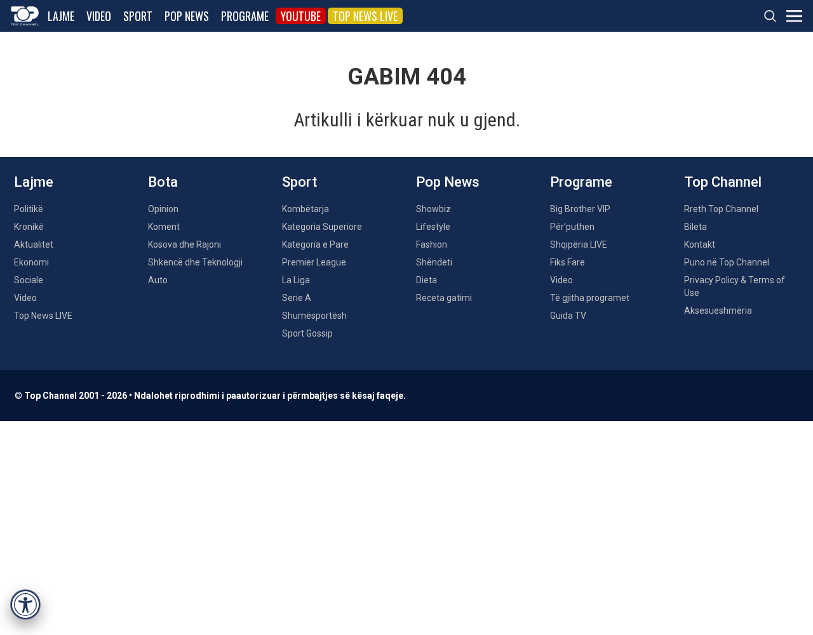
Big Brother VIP (580, 209)
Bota (163, 182)
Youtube (301, 16)
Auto (158, 280)
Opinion (163, 209)
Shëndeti (434, 262)
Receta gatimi (444, 298)
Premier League (314, 262)
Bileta (695, 227)
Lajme (61, 16)
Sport (137, 16)
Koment (164, 227)
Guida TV (568, 316)
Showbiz (433, 209)
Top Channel (723, 182)
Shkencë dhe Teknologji (195, 262)
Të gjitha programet (589, 298)
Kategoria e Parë (315, 244)
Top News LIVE (365, 16)
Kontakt (699, 244)
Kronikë (29, 227)
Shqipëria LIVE (578, 244)
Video (98, 16)
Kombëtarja (305, 209)
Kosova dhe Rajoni (184, 244)
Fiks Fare (567, 262)
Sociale (28, 280)
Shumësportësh (314, 316)
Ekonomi (31, 262)
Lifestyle (433, 227)
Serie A (296, 298)
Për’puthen (572, 227)
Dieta (426, 280)
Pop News (187, 16)
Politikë (28, 209)
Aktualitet (33, 244)
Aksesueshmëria (718, 310)
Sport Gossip (307, 333)
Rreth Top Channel (721, 209)
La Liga (296, 280)
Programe (245, 16)
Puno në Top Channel (726, 262)
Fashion (431, 244)
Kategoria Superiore (322, 227)
